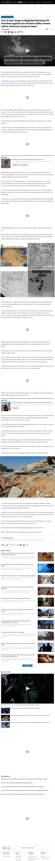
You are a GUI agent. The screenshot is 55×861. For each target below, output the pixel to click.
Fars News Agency (42, 362)
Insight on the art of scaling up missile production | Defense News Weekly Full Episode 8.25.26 (30, 722)
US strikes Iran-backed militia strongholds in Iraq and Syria (28, 159)
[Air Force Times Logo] (18, 2)
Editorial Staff (31, 860)
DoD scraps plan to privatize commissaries (12, 632)
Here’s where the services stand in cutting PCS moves (16, 598)
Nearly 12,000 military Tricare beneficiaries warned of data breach (17, 565)
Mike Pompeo (16, 440)
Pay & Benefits (30, 2)
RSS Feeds (18, 858)
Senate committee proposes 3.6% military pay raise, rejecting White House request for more (17, 655)
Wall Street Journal (9, 81)
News (24, 2)
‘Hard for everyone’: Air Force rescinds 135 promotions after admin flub (17, 587)
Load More (27, 666)
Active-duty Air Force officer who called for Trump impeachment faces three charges (24, 779)
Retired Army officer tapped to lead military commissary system (18, 576)
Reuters (19, 116)
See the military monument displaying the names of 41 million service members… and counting (30, 715)
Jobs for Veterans (45, 858)
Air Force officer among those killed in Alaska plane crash (17, 783)
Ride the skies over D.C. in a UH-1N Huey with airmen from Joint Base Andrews (20, 705)
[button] (27, 51)
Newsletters (18, 856)
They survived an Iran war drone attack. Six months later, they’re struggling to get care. (24, 790)
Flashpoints (38, 2)
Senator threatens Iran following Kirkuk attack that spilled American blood (32, 402)
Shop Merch (18, 860)
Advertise (30, 854)
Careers (43, 854)
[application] (27, 50)
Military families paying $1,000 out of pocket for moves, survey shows (18, 644)
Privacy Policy (6, 854)
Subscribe (17, 854)
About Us (43, 856)
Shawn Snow (6, 29)
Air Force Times (7, 17)
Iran (49, 72)
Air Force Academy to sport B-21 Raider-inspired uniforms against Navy (25, 708)
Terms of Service (7, 856)
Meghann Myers (16, 164)
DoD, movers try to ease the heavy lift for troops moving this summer (17, 610)
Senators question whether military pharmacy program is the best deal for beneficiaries (17, 554)
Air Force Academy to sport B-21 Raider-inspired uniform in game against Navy (22, 786)
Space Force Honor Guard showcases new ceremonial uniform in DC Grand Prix (23, 794)
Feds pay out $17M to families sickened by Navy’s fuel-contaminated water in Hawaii (16, 621)
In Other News (5, 550)
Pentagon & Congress (47, 2)
